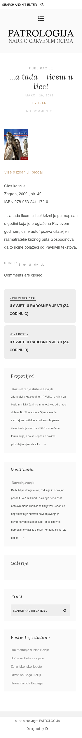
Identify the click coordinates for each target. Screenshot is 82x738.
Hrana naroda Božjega (27, 683)
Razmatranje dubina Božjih (32, 389)
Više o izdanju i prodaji (24, 172)
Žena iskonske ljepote (26, 666)
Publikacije (41, 68)
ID (46, 728)
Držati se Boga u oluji (26, 674)
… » (43, 443)
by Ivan (39, 103)
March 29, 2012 (39, 95)
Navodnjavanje (23, 483)
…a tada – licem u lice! (41, 81)
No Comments (39, 111)
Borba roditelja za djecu (27, 658)
